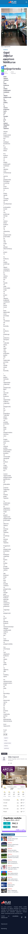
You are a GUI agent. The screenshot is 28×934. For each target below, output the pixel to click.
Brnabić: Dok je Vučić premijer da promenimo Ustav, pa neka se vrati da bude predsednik (13, 839)
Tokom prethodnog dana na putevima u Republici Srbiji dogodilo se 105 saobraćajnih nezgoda (13, 862)
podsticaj (6, 748)
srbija (5, 740)
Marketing (4, 928)
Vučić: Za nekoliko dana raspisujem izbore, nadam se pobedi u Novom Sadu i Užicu (13, 868)
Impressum (4, 924)
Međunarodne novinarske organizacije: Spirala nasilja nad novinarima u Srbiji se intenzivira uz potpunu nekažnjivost (13, 885)
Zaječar (6, 738)
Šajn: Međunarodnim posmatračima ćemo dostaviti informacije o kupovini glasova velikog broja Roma (13, 874)
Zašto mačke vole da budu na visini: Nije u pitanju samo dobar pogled (13, 879)
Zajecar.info (6, 726)
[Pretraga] (26, 2)
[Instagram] (11, 763)
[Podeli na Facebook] (4, 734)
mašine (6, 745)
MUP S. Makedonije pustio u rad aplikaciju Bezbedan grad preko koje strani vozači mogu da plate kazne (13, 891)
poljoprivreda (7, 743)
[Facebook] (8, 763)
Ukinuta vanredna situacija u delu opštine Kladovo (13, 851)
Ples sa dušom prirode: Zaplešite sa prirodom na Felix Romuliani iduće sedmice (13, 856)
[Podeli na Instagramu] (6, 734)
